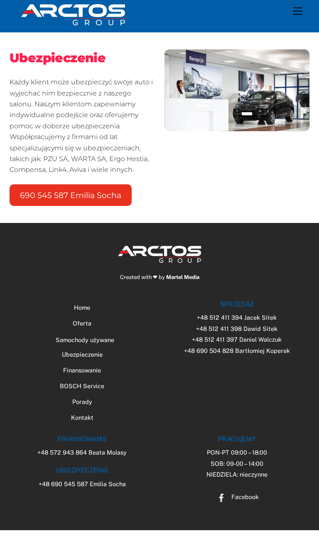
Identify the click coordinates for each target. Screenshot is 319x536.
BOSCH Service (82, 385)
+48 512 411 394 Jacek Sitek (237, 317)
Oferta (82, 323)
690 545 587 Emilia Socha (70, 195)
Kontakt (82, 417)
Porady (82, 401)
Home (82, 307)
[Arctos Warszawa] (73, 21)
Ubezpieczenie (82, 354)
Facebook (244, 496)
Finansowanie (82, 370)
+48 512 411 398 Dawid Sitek (236, 328)
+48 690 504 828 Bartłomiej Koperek (237, 350)
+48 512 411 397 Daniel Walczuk (237, 339)
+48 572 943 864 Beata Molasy (82, 452)
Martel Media (182, 277)
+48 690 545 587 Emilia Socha (82, 483)
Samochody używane (85, 339)
